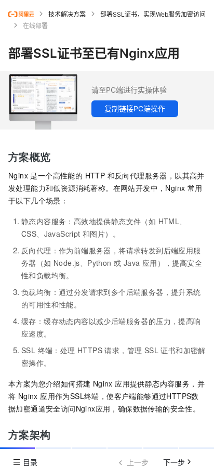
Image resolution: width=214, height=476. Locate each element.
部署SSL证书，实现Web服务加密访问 (153, 14)
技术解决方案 (67, 14)
